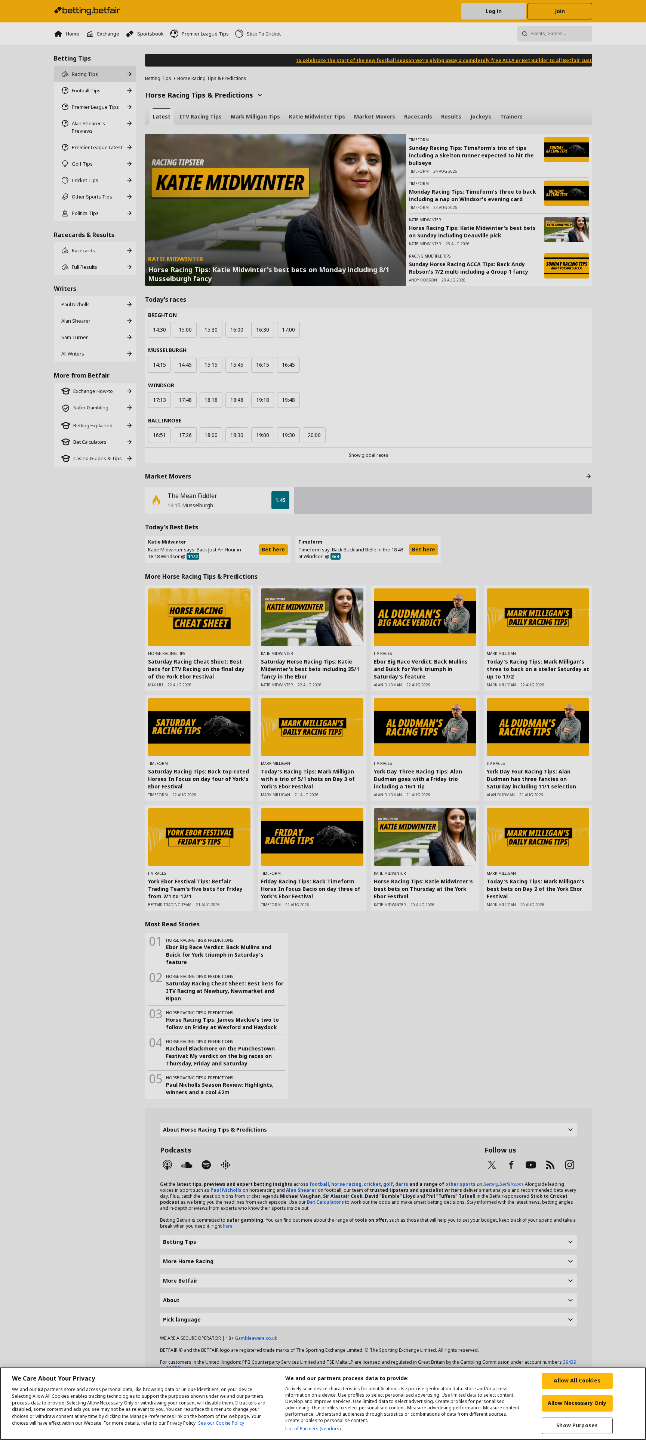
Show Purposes (577, 1425)
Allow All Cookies (577, 1380)
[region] (323, 1403)
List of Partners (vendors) (313, 1428)
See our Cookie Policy (221, 1423)
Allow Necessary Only (577, 1402)
